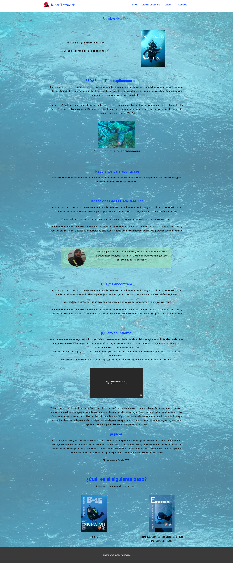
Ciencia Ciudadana (151, 5)
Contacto (182, 5)
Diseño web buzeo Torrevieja (117, 555)
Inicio (134, 5)
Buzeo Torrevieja (63, 5)
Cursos (168, 5)
